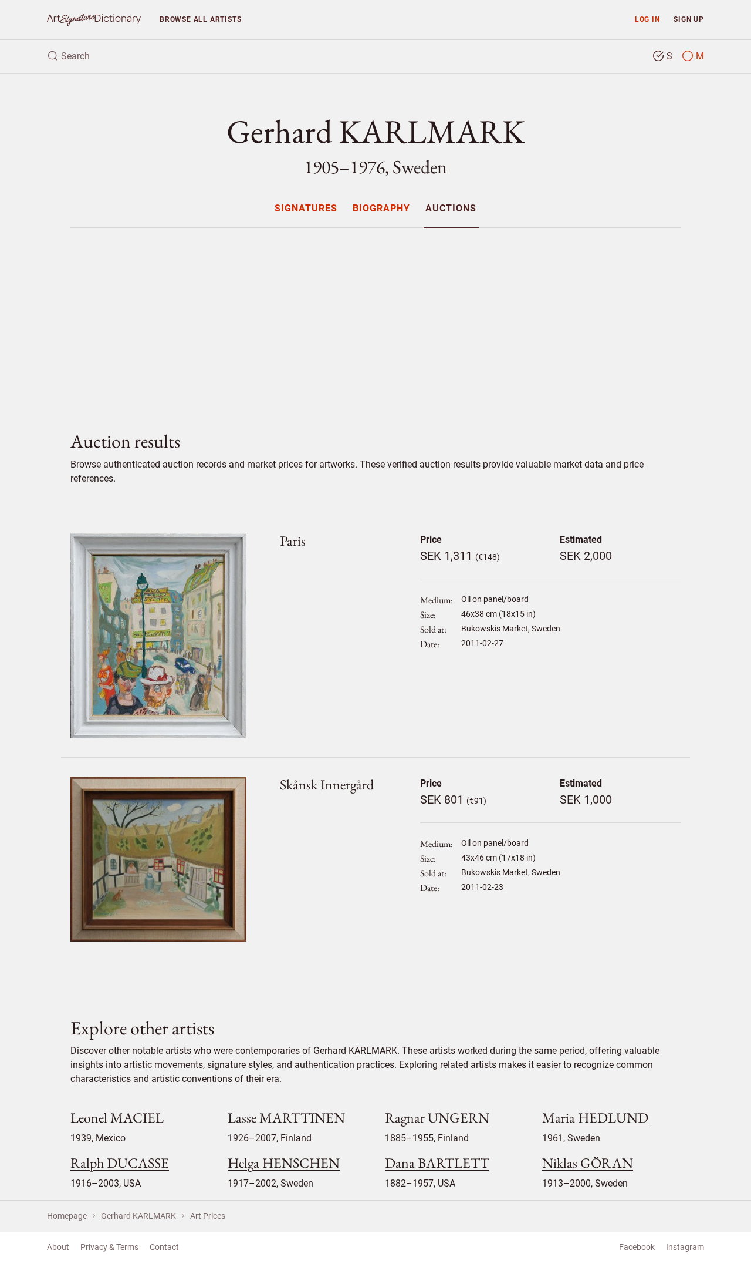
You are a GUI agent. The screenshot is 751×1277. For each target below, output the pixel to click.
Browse (200, 19)
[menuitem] (305, 208)
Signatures (306, 209)
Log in (647, 19)
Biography (381, 209)
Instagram (685, 1247)
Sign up (689, 19)
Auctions (450, 209)
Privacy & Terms (109, 1247)
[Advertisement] (375, 319)
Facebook (637, 1247)
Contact (164, 1247)
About (58, 1247)
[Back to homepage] (94, 19)
